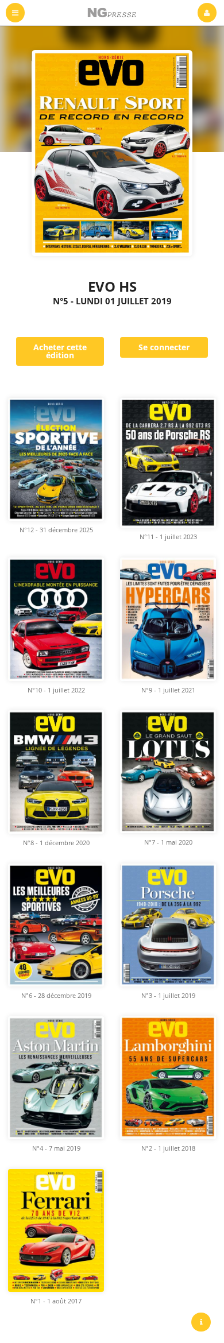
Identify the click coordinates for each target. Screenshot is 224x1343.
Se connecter (164, 347)
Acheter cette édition (60, 351)
